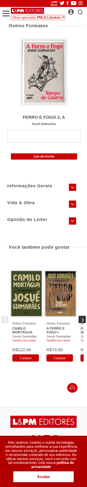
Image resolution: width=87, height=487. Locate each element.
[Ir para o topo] (71, 389)
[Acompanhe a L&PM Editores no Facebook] (67, 3)
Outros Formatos (24, 323)
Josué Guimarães (44, 123)
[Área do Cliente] (76, 10)
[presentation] (5, 319)
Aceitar (43, 477)
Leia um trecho (44, 156)
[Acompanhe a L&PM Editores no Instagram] (80, 3)
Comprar (26, 358)
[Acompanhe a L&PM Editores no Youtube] (73, 3)
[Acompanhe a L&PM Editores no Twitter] (62, 3)
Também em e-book (24, 340)
